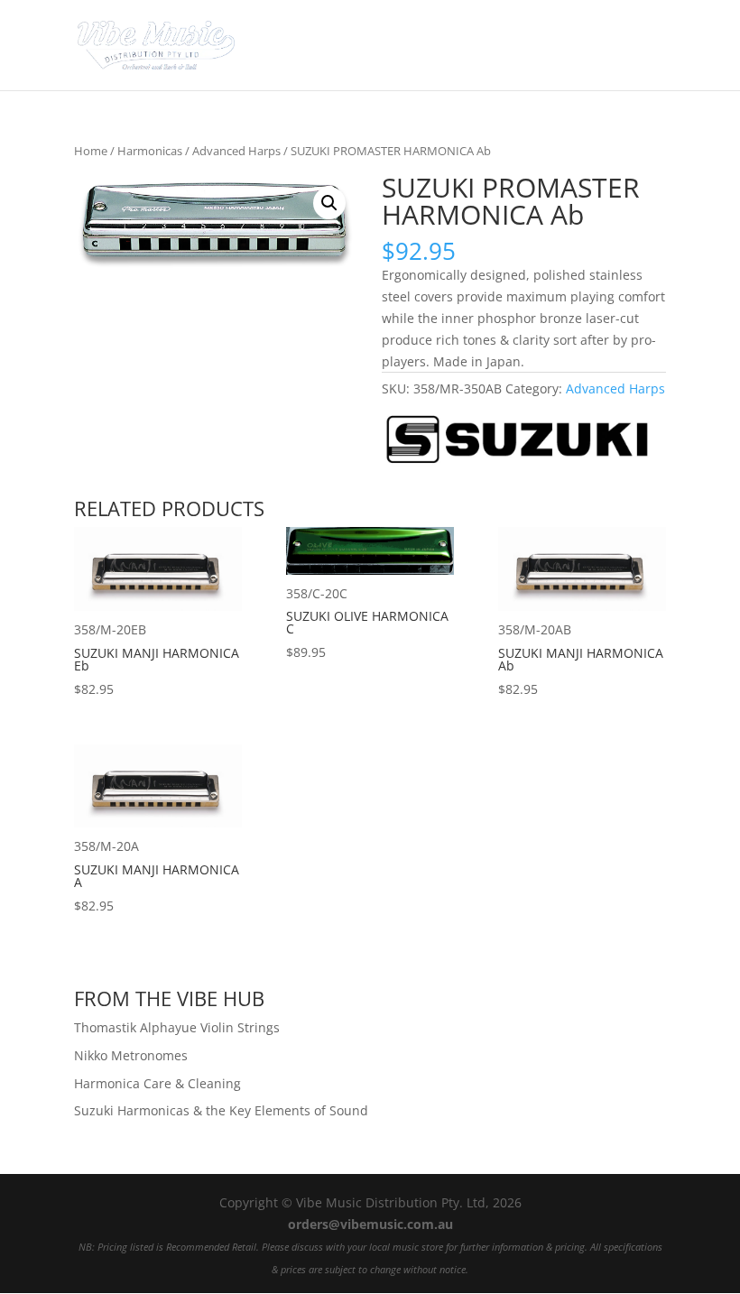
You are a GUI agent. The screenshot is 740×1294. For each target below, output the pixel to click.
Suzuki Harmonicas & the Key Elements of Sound (221, 1110)
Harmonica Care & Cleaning (157, 1083)
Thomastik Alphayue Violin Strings (177, 1027)
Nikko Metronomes (131, 1055)
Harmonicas (149, 151)
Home (90, 151)
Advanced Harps (236, 151)
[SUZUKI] (517, 442)
